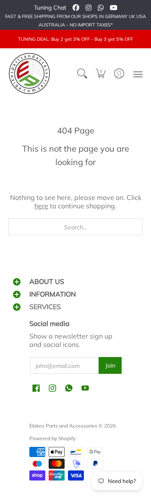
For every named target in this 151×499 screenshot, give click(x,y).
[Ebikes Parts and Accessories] (29, 73)
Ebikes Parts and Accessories (63, 426)
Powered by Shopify (52, 438)
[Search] (82, 73)
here (41, 206)
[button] (100, 73)
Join (110, 365)
